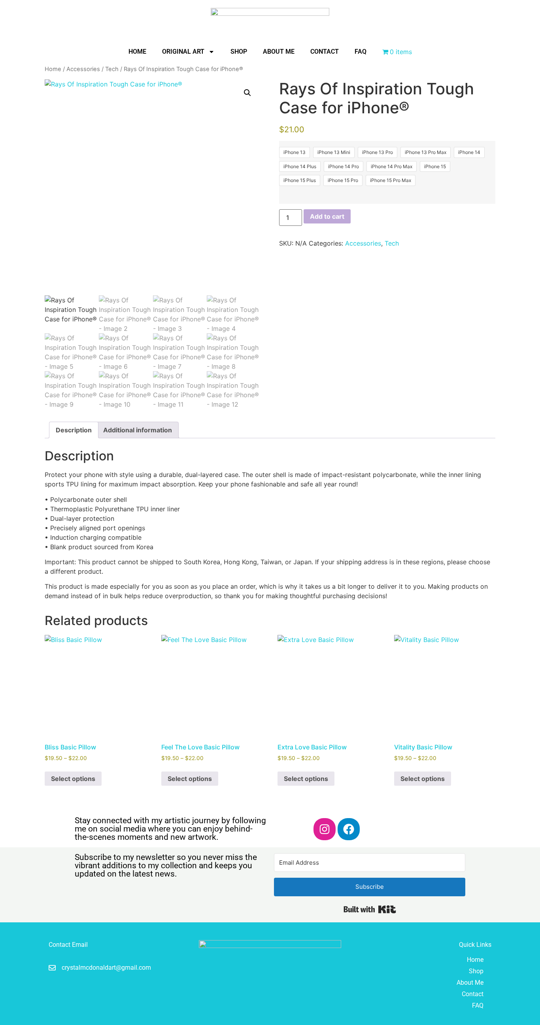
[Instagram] (324, 829)
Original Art (183, 51)
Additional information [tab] (137, 430)
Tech (112, 69)
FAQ (360, 51)
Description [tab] (74, 430)
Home (137, 51)
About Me (279, 51)
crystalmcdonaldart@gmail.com (106, 967)
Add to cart (327, 216)
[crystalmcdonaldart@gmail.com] (52, 967)
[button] (247, 93)
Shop (238, 51)
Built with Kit (370, 909)
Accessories (83, 69)
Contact (324, 51)
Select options (73, 779)
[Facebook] (349, 829)
